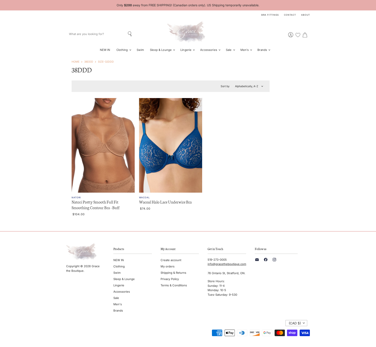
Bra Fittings (270, 14)
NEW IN (105, 50)
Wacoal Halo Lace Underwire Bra (165, 202)
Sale (229, 50)
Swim (140, 50)
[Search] (130, 34)
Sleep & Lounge (161, 50)
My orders (168, 266)
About (305, 14)
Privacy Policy (170, 279)
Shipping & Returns (173, 272)
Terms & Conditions (174, 285)
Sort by (225, 86)
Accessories (209, 50)
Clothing (122, 50)
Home (75, 61)
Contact (290, 14)
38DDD (88, 61)
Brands (262, 50)
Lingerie (186, 50)
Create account (171, 260)
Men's (245, 50)
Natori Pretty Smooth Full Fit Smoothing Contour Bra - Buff (95, 204)
